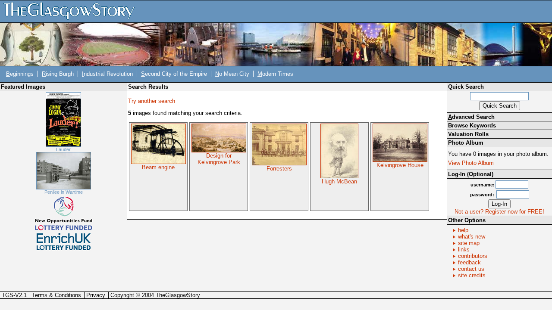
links (464, 249)
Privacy (95, 295)
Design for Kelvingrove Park (219, 158)
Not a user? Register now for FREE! (499, 211)
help (463, 230)
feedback (469, 262)
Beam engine (158, 167)
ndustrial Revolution (107, 74)
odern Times (275, 74)
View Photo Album (471, 163)
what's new (471, 236)
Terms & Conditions (56, 295)
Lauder (63, 149)
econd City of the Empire (174, 74)
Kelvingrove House (399, 165)
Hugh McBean (339, 181)
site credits (472, 275)
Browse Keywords (472, 125)
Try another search (151, 101)
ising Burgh (58, 74)
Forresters (279, 168)
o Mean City (232, 74)
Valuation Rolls (468, 134)
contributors (472, 256)
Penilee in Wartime (63, 192)
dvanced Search (471, 117)
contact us (471, 269)
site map (469, 243)
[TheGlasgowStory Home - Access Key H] (72, 11)
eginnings (20, 74)
